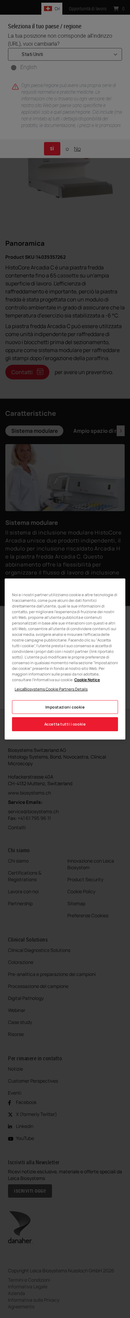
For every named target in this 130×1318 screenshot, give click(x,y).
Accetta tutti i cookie (65, 724)
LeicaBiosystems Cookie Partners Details (51, 689)
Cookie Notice (87, 679)
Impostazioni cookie (65, 707)
